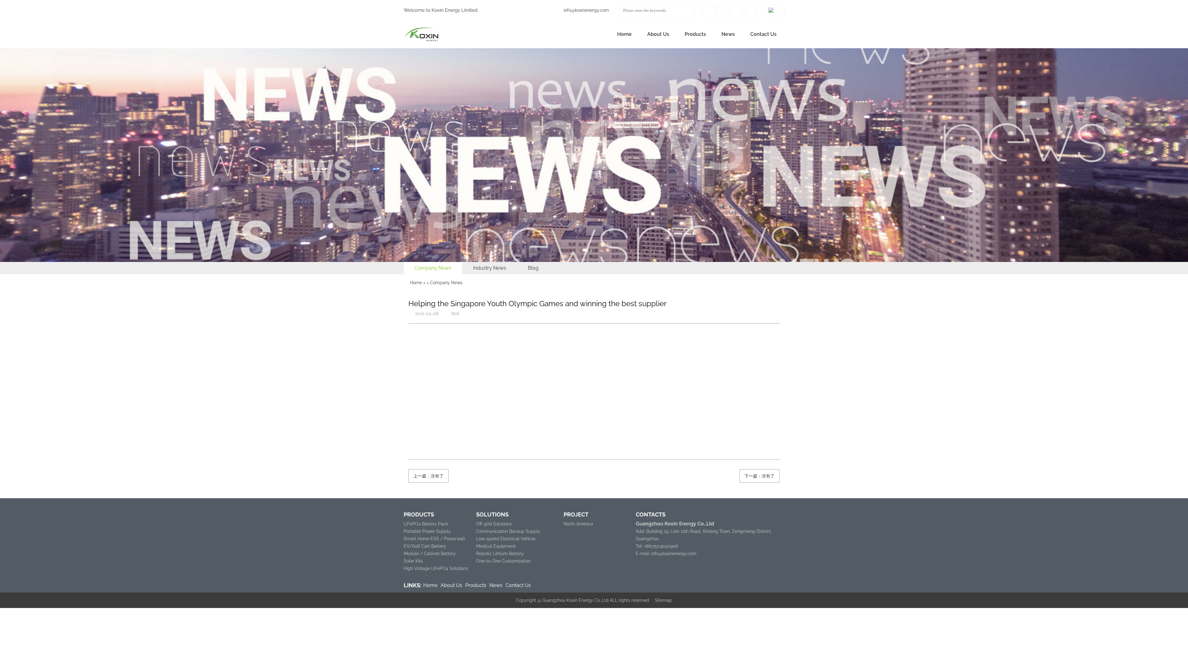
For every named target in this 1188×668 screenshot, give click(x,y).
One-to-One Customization (503, 561)
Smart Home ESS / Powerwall (434, 538)
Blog (533, 268)
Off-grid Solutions (494, 523)
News (728, 34)
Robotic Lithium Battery (500, 553)
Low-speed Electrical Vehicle (506, 538)
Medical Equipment (496, 546)
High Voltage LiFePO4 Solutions (436, 568)
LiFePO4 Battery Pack (426, 523)
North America (578, 523)
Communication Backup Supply (508, 531)
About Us (658, 34)
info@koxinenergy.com (586, 10)
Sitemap (663, 600)
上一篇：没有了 (428, 475)
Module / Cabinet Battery (430, 553)
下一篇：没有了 (759, 475)
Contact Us (763, 34)
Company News (433, 268)
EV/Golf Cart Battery (425, 546)
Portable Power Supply (427, 531)
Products (695, 34)
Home (624, 34)
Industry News (489, 268)
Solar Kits (413, 561)
